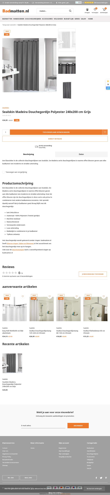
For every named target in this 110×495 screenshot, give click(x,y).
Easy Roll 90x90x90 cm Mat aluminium (12, 332)
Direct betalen (55, 139)
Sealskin (5, 108)
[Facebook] (96, 478)
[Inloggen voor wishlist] (105, 132)
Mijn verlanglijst (64, 454)
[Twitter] (101, 478)
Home (90, 19)
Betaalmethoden (7, 460)
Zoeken (70, 11)
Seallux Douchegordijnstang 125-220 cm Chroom (40, 332)
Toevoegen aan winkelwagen (56, 132)
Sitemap (5, 465)
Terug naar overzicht (9, 25)
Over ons (5, 451)
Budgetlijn (68, 19)
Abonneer (78, 425)
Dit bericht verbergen (94, 489)
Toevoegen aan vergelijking (16, 172)
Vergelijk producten (65, 457)
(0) (12, 115)
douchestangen (18, 250)
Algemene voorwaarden (10, 454)
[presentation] (3, 310)
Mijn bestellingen (64, 451)
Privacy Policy (6, 457)
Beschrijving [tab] (28, 154)
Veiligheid (58, 19)
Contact (4, 448)
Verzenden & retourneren (10, 462)
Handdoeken (18, 19)
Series (77, 19)
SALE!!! (83, 19)
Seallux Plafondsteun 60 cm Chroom (94, 332)
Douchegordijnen (33, 19)
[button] (73, 40)
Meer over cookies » (56, 493)
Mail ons (28, 478)
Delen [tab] (81, 154)
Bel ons (11, 478)
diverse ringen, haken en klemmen (20, 243)
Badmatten (7, 19)
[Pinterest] (106, 478)
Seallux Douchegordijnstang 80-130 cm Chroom (67, 332)
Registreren (62, 448)
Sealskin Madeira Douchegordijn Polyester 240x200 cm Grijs (11, 384)
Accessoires (47, 19)
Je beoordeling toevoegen (92, 274)
